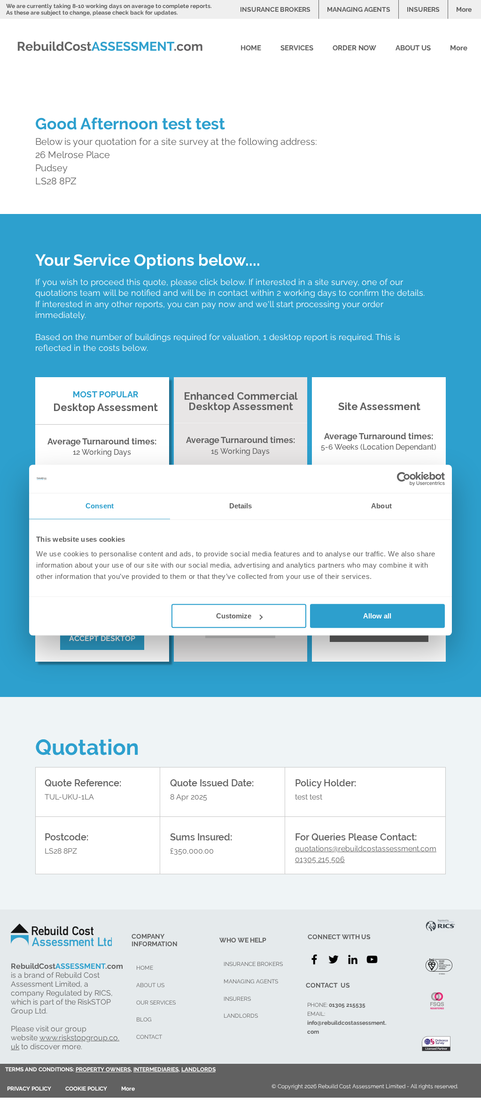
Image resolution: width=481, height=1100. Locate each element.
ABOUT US (150, 985)
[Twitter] (333, 959)
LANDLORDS (198, 1069)
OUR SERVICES (156, 1002)
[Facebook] (314, 959)
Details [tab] (240, 506)
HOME (144, 968)
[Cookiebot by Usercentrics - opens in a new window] (404, 479)
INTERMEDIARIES (155, 1069)
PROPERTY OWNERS (103, 1069)
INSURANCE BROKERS (253, 964)
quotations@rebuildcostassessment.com (365, 848)
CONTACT (149, 1037)
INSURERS (237, 999)
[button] (299, 48)
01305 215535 (347, 1005)
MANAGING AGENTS (251, 981)
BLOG (144, 1019)
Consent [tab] (99, 506)
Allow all (377, 616)
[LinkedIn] (352, 959)
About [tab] (381, 506)
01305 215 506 (320, 859)
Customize (233, 616)
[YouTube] (372, 959)
